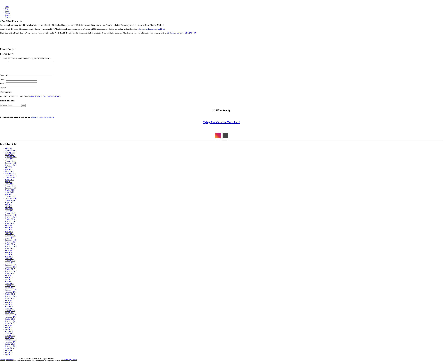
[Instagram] (218, 135)
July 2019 (8, 225)
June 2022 (8, 182)
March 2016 (9, 309)
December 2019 (10, 215)
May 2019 (8, 230)
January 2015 (9, 338)
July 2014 (8, 350)
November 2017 (10, 267)
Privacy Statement (6, 360)
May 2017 (8, 279)
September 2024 (10, 157)
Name (3, 79)
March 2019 (9, 234)
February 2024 (10, 161)
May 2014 (8, 354)
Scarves (7, 15)
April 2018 (9, 257)
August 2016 (9, 298)
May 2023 (8, 169)
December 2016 (10, 290)
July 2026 (8, 148)
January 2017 (9, 288)
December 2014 (10, 340)
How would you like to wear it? (43, 117)
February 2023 (10, 173)
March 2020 (9, 211)
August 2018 (9, 248)
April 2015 (9, 331)
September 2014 (10, 346)
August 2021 (9, 192)
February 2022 (10, 186)
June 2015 (8, 327)
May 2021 (8, 194)
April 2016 (9, 306)
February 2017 (10, 286)
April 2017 (9, 282)
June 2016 (8, 302)
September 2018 (10, 246)
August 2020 (9, 202)
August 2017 (9, 273)
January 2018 (9, 263)
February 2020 (10, 213)
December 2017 (10, 265)
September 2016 (10, 296)
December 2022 (10, 175)
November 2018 (10, 242)
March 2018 (9, 259)
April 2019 (9, 232)
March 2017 (9, 284)
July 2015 (8, 325)
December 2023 (10, 163)
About (7, 11)
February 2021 (10, 196)
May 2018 (8, 254)
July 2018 (8, 250)
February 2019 (10, 236)
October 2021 (10, 190)
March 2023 (9, 171)
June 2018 (8, 252)
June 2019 (8, 227)
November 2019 (10, 217)
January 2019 (9, 238)
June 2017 (8, 277)
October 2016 (10, 294)
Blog (6, 9)
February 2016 (10, 311)
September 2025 (10, 150)
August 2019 (9, 223)
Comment (4, 75)
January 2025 (9, 155)
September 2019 (10, 221)
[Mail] (225, 135)
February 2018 (10, 261)
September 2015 (10, 321)
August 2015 (9, 323)
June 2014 (8, 352)
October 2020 (10, 200)
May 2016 (8, 304)
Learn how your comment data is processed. (44, 96)
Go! (23, 105)
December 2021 (10, 188)
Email (3, 83)
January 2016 (9, 313)
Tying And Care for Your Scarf (221, 122)
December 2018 (10, 240)
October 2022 (10, 178)
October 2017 (10, 269)
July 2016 (8, 300)
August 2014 (9, 348)
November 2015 (10, 317)
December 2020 (10, 198)
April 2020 (9, 209)
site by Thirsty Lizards (69, 360)
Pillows (7, 13)
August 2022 (9, 180)
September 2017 (10, 271)
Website (3, 88)
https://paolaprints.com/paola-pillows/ (151, 29)
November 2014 (10, 342)
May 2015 (8, 329)
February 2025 (10, 153)
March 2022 (9, 184)
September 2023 (10, 165)
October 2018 (10, 244)
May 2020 (8, 207)
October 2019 (10, 219)
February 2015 (10, 336)
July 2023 (8, 167)
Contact (7, 17)
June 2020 (8, 205)
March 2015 (9, 334)
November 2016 (10, 292)
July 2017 (8, 275)
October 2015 (10, 319)
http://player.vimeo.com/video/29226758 (181, 33)
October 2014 (10, 344)
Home (7, 7)
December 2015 (10, 315)
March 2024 (9, 159)
